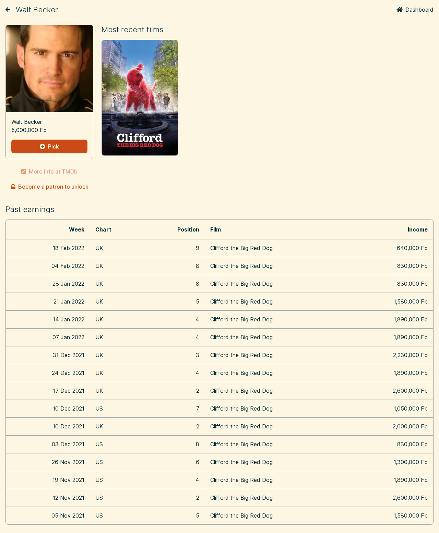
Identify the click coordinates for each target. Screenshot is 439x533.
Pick (53, 146)
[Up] (7, 9)
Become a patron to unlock (53, 186)
